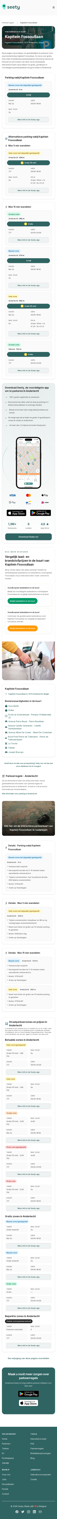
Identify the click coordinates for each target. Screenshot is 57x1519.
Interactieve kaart (38, 1439)
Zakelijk (5, 1463)
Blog (32, 1458)
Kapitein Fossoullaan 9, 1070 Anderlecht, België (24, 42)
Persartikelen (8, 1484)
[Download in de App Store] (16, 512)
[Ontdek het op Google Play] (40, 512)
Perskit (5, 1489)
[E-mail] (40, 1511)
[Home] (11, 8)
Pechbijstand (8, 1458)
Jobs (4, 1479)
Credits (33, 1479)
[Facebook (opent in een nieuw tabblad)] (16, 1511)
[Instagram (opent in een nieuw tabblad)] (28, 1511)
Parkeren (6, 1443)
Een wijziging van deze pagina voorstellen (28, 1358)
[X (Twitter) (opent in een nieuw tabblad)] (22, 1511)
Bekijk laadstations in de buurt (22, 601)
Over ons (6, 1474)
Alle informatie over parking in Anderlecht (19, 794)
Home (4, 1439)
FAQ (32, 1443)
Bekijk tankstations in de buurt (22, 628)
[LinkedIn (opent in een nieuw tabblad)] (34, 1511)
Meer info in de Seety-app (29, 120)
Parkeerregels (8, 23)
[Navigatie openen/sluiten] (53, 7)
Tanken (5, 1448)
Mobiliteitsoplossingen (40, 1453)
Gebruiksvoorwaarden (40, 1474)
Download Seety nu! (28, 537)
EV (3, 1453)
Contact (5, 1494)
